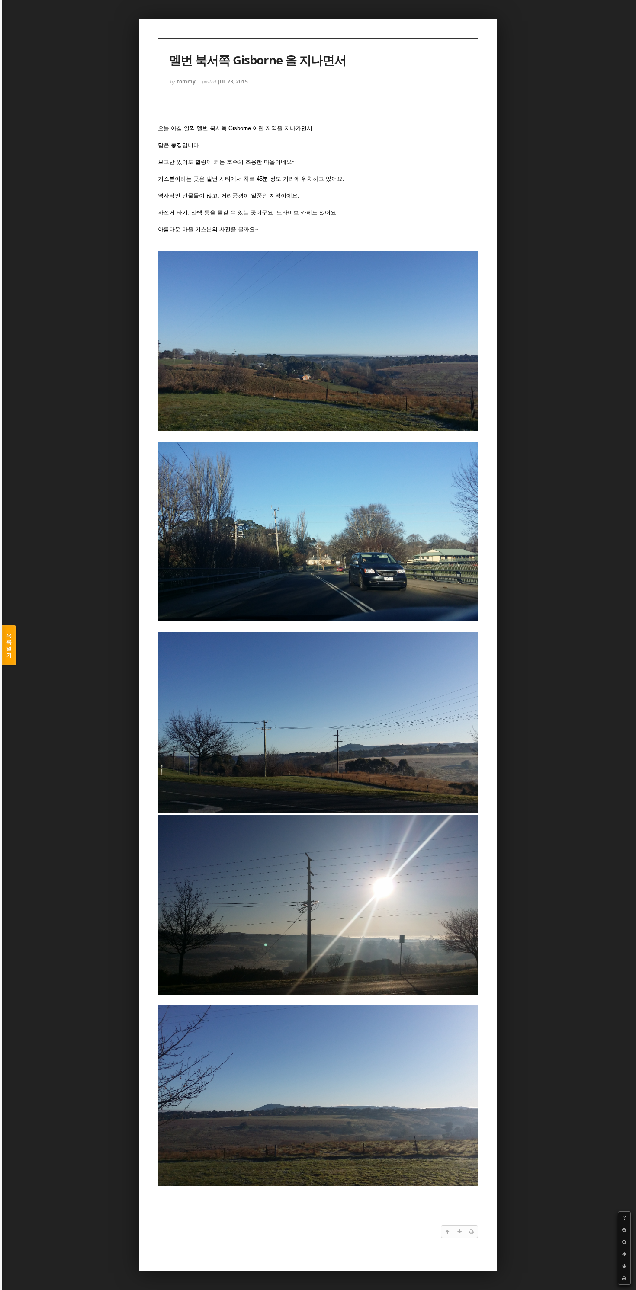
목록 (9, 645)
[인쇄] (624, 1278)
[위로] (624, 1254)
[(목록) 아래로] (624, 1266)
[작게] (624, 1242)
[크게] (624, 1230)
